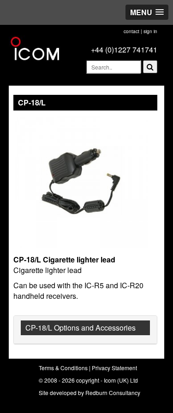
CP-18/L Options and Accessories (80, 327)
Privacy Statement (114, 368)
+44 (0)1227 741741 (124, 49)
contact (131, 31)
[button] (146, 12)
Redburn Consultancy (112, 392)
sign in (150, 31)
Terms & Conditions (63, 368)
